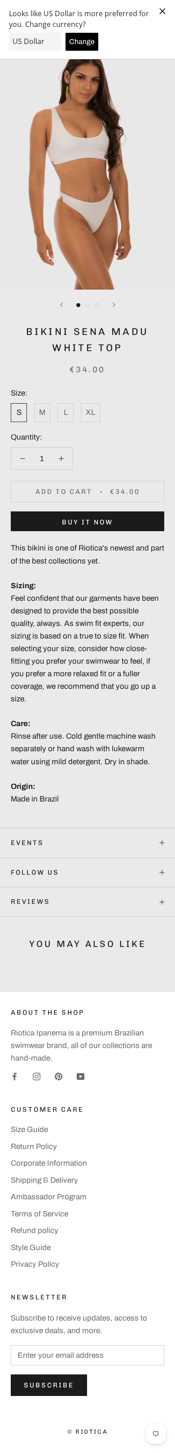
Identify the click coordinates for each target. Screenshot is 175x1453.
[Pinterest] (58, 1076)
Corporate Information (49, 1163)
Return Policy (34, 1146)
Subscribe (49, 1385)
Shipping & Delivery (44, 1180)
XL (90, 412)
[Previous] (61, 305)
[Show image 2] (88, 305)
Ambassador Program (49, 1197)
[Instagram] (36, 1076)
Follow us (35, 872)
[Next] (114, 305)
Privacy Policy (35, 1264)
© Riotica (87, 1431)
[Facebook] (14, 1076)
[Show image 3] (97, 305)
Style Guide (31, 1247)
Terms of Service (39, 1214)
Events (27, 843)
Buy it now (87, 522)
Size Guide (29, 1129)
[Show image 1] (78, 305)
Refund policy (34, 1230)
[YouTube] (80, 1076)
